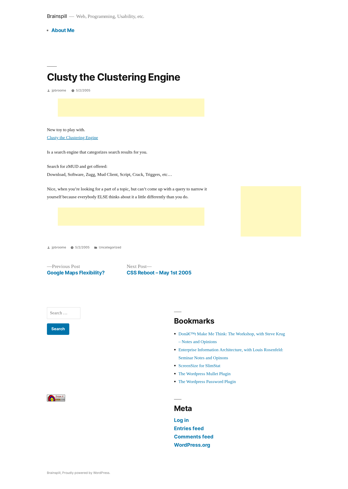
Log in (181, 420)
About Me (63, 30)
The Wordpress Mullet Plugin (204, 374)
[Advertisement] (131, 108)
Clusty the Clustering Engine (72, 137)
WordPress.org (192, 445)
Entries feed (189, 428)
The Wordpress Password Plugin (207, 381)
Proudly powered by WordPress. (86, 473)
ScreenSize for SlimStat (199, 366)
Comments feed (193, 437)
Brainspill (57, 16)
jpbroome (59, 90)
